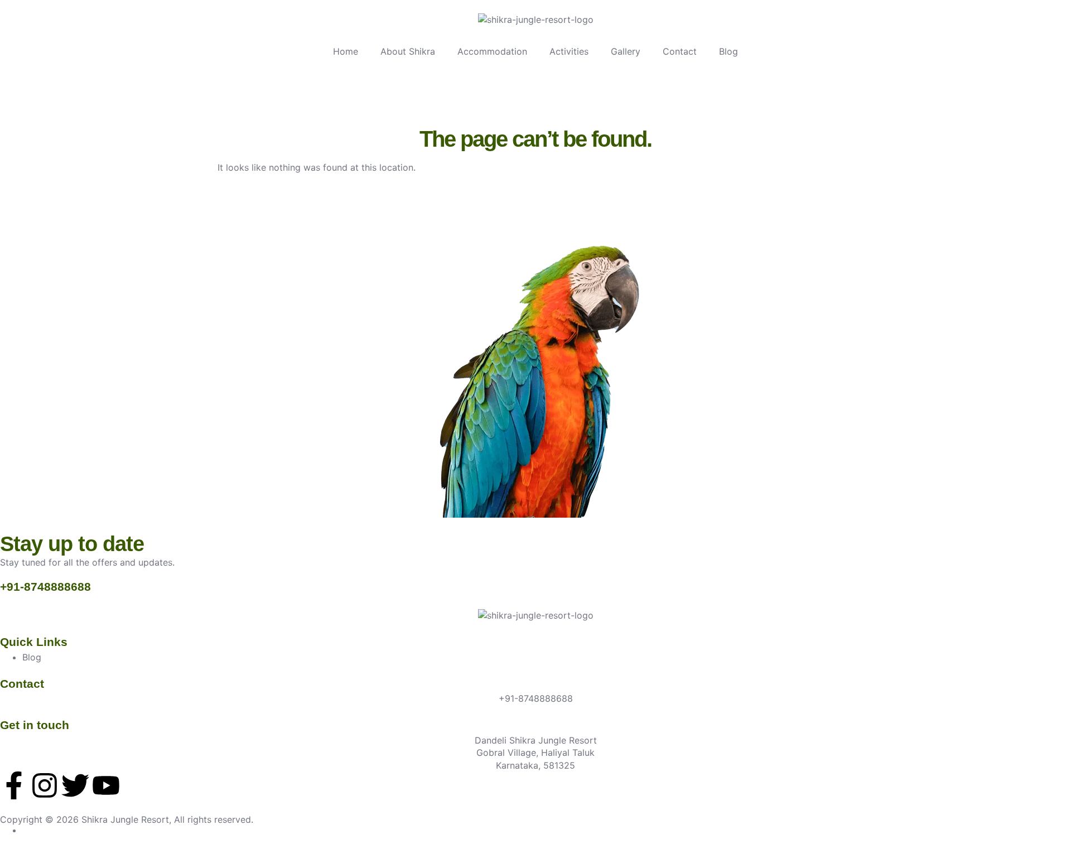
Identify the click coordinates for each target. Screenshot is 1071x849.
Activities (568, 51)
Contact (680, 51)
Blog (728, 51)
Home (345, 51)
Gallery (625, 51)
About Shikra (407, 51)
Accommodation (492, 51)
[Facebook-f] (14, 785)
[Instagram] (45, 785)
